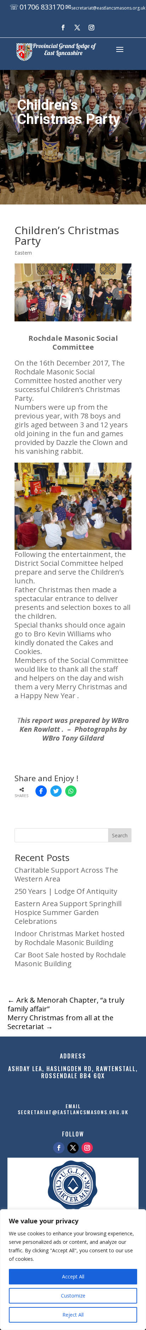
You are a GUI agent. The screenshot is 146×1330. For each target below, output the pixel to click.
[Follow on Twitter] (73, 1147)
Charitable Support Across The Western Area (66, 874)
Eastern (23, 252)
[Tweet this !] (56, 791)
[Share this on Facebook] (41, 791)
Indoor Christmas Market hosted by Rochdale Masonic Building (69, 938)
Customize (73, 1295)
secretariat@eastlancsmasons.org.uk (108, 8)
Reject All (73, 1314)
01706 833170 (41, 7)
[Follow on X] (77, 27)
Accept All (73, 1276)
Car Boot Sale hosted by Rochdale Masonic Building (70, 959)
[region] (73, 1269)
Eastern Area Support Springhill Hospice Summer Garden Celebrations (68, 912)
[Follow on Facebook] (63, 27)
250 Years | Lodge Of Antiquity (66, 891)
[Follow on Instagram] (91, 27)
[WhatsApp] (71, 791)
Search (120, 835)
